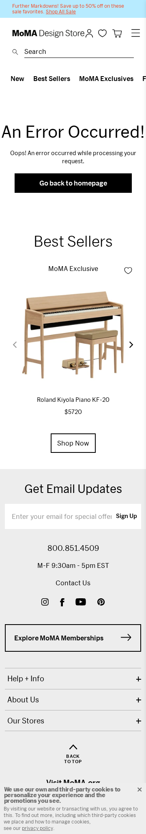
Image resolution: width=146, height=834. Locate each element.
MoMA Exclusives (106, 78)
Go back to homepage (73, 183)
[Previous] (20, 344)
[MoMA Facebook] (62, 603)
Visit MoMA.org (73, 782)
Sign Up (126, 516)
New (17, 78)
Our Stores (25, 720)
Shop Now (73, 443)
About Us (23, 699)
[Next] (126, 344)
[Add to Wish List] (128, 270)
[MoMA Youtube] (80, 603)
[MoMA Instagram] (45, 603)
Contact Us (73, 583)
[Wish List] (102, 33)
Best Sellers (51, 78)
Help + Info (25, 678)
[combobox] (79, 53)
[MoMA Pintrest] (101, 603)
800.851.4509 (73, 548)
